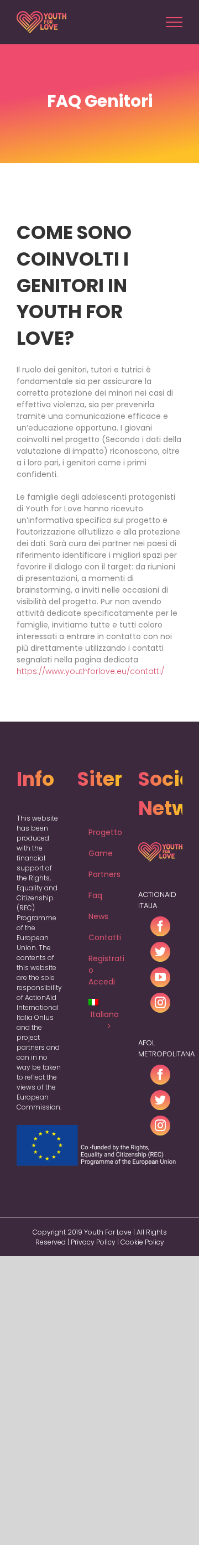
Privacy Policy (93, 1242)
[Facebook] (160, 926)
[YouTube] (160, 977)
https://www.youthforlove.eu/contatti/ (90, 671)
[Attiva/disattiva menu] (174, 22)
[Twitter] (160, 952)
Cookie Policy (142, 1242)
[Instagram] (160, 1003)
